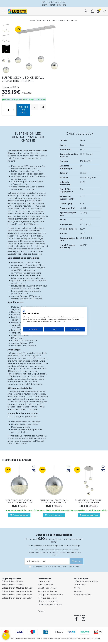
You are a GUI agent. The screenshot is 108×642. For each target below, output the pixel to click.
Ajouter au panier (23, 110)
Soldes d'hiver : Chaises (12, 581)
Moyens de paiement (48, 601)
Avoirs (77, 588)
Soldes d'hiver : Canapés (13, 584)
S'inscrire (61, 5)
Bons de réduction (82, 594)
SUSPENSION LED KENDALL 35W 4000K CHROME (89, 501)
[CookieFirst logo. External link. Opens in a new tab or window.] (24, 310)
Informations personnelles (86, 581)
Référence (7, 87)
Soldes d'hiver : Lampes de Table (17, 591)
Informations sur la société (50, 604)
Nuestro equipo (45, 581)
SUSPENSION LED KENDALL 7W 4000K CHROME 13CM (54, 501)
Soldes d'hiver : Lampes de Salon (17, 598)
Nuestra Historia (45, 584)
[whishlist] (104, 11)
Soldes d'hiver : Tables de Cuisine (17, 594)
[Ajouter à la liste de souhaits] (34, 107)
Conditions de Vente (47, 588)
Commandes (80, 584)
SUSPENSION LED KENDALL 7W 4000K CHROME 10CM (19, 501)
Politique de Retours (47, 591)
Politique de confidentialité (50, 594)
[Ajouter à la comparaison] (43, 107)
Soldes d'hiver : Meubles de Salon (17, 588)
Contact (41, 611)
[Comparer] (33, 470)
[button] (6, 636)
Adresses (78, 591)
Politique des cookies (47, 598)
